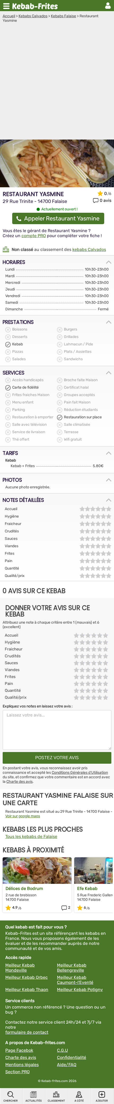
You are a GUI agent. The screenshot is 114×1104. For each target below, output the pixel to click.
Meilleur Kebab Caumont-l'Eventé (75, 980)
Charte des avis (19, 781)
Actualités (33, 1100)
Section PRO (17, 1071)
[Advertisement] (57, 82)
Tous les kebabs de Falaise (31, 836)
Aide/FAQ (66, 1064)
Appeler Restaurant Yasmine (61, 218)
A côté (79, 1100)
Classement (56, 1100)
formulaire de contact (26, 1032)
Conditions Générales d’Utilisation (80, 772)
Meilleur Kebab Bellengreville (71, 968)
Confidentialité (71, 1057)
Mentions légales (22, 1064)
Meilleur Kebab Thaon (26, 989)
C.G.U (62, 1050)
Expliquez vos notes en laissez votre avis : (38, 706)
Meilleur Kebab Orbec (26, 977)
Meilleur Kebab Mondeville (20, 968)
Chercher (10, 1100)
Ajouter (102, 1100)
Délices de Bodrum (24, 888)
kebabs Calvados (89, 249)
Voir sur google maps (22, 816)
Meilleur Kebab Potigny (80, 989)
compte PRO (33, 235)
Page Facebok (19, 1050)
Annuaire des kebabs (36, 6)
